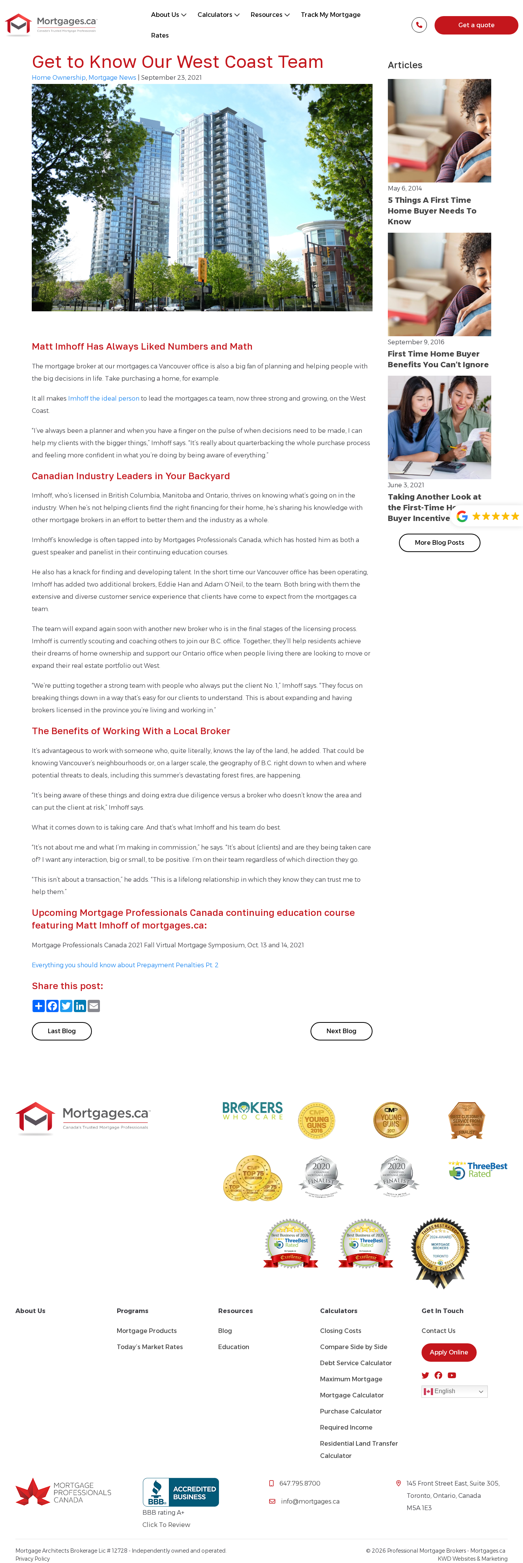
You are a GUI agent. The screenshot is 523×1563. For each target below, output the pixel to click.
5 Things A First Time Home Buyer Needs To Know (432, 211)
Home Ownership (59, 77)
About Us (166, 14)
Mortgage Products (147, 1331)
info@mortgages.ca (310, 1501)
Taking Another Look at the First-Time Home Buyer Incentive (434, 507)
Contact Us (439, 1331)
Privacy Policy (32, 1558)
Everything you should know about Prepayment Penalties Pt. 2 (125, 965)
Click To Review (166, 1524)
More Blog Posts (439, 542)
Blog (225, 1331)
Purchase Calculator (351, 1411)
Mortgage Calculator (352, 1395)
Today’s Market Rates (150, 1347)
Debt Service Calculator (356, 1363)
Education (233, 1347)
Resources (267, 14)
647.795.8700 (299, 1483)
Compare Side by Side (353, 1347)
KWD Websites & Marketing (473, 1558)
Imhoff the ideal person (103, 398)
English (444, 1391)
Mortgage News (112, 77)
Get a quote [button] (476, 25)
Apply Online (449, 1352)
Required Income (346, 1427)
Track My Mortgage (331, 14)
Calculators (216, 14)
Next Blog (341, 1031)
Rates (160, 35)
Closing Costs (340, 1331)
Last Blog (62, 1031)
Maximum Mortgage (351, 1379)
